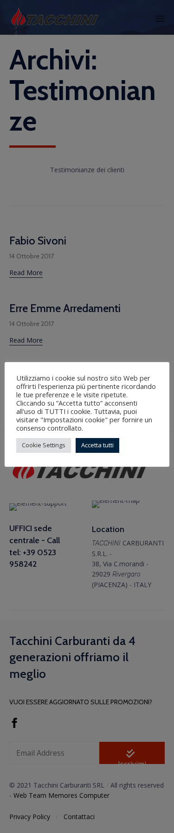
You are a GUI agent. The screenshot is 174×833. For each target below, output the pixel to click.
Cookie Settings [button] (43, 445)
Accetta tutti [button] (97, 445)
